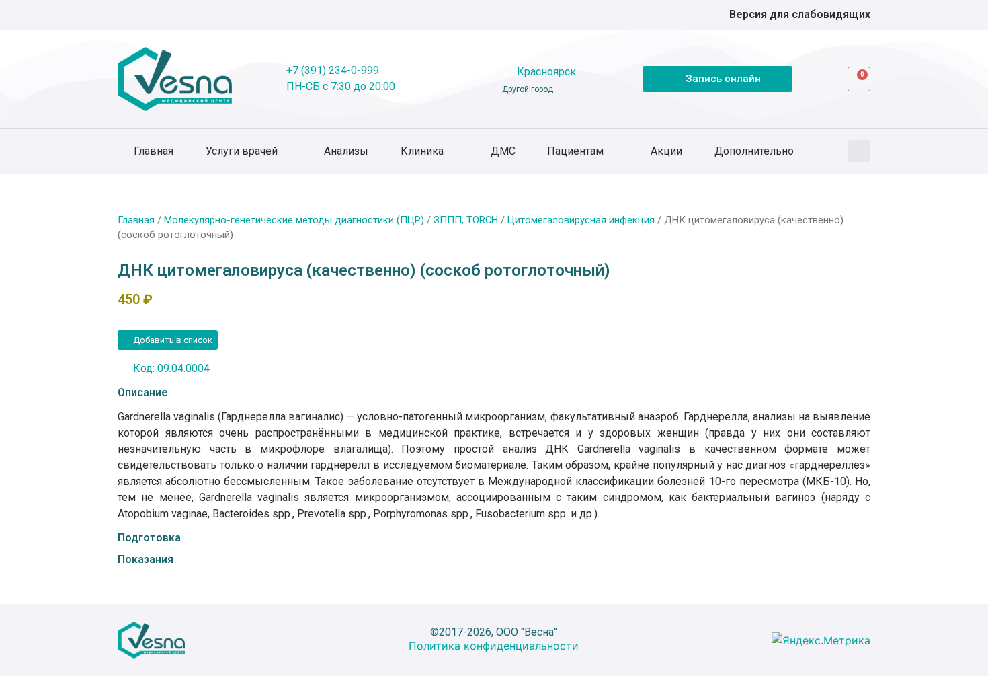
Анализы (346, 151)
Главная (153, 151)
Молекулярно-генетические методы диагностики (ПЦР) (294, 220)
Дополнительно (754, 151)
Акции (666, 151)
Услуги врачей (242, 151)
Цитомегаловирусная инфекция (581, 220)
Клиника (422, 151)
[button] (859, 151)
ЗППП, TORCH (466, 220)
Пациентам (575, 151)
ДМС (503, 151)
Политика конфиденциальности (494, 645)
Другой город (527, 89)
